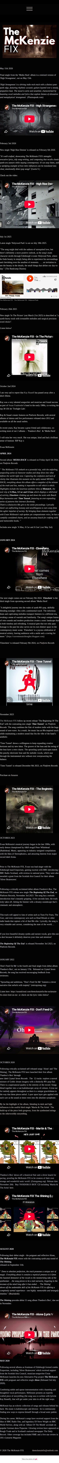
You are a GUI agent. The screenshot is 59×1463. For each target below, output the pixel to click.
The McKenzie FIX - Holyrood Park (26, 300)
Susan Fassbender (16, 405)
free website (29, 1459)
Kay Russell (29, 392)
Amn (14, 775)
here (11, 1187)
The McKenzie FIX (6, 300)
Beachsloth (14, 1293)
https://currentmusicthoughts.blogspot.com (25, 636)
